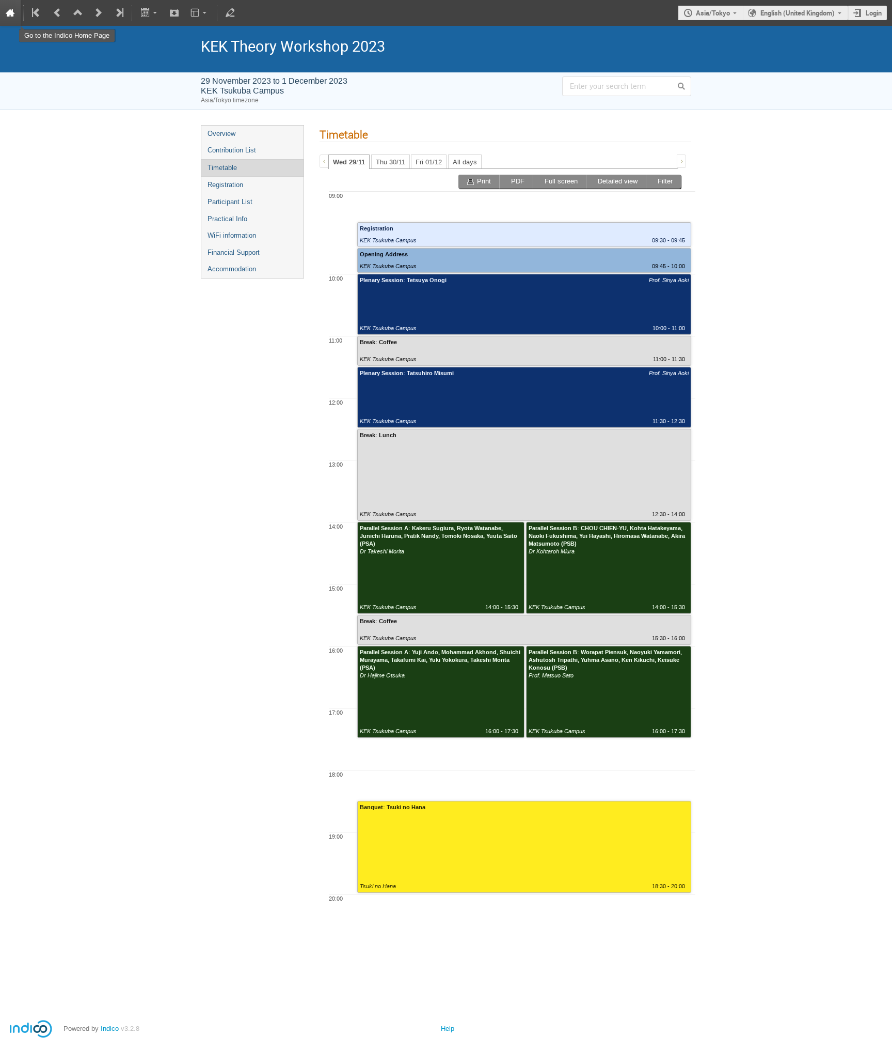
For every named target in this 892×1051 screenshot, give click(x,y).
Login (874, 13)
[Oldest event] (36, 13)
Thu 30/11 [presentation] (390, 162)
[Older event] (57, 13)
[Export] (149, 13)
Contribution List (232, 150)
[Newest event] (118, 13)
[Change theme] (199, 13)
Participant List (230, 202)
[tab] (349, 161)
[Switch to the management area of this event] (230, 13)
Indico (110, 1028)
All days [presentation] (465, 162)
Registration (225, 185)
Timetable (222, 168)
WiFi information (232, 235)
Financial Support (234, 252)
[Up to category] (78, 13)
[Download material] (174, 13)
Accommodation (232, 269)
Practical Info (227, 219)
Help (447, 1028)
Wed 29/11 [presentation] (349, 162)
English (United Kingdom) (797, 13)
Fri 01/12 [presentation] (429, 162)
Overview (221, 133)
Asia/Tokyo (713, 13)
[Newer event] (98, 13)
